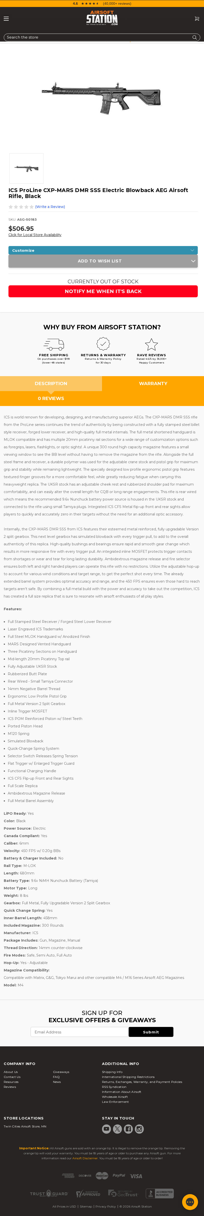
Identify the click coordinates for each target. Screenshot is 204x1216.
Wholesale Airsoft (115, 1097)
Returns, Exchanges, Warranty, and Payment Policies (142, 1082)
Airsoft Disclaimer (85, 1158)
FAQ (56, 1077)
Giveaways (61, 1072)
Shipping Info (112, 1072)
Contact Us (12, 1077)
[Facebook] (128, 1128)
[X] (117, 1128)
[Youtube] (106, 1128)
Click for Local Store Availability (34, 235)
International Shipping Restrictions (128, 1077)
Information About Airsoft (122, 1092)
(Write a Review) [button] (50, 206)
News (57, 1082)
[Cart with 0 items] (195, 19)
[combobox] (102, 37)
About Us (11, 1072)
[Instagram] (139, 1128)
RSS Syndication (114, 1087)
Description (51, 383)
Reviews (10, 1087)
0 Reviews (51, 398)
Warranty (153, 383)
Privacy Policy (106, 1206)
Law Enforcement (115, 1102)
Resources (11, 1082)
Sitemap (86, 1206)
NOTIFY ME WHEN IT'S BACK (103, 291)
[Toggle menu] (6, 19)
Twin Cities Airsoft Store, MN (25, 1126)
